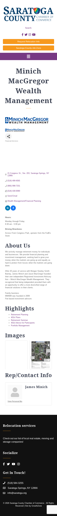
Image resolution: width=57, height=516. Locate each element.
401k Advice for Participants (23, 323)
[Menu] (28, 56)
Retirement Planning (19, 314)
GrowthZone (37, 506)
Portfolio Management (20, 325)
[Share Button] (8, 136)
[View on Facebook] (13, 210)
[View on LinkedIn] (7, 210)
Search (28, 28)
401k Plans (15, 317)
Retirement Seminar (19, 320)
